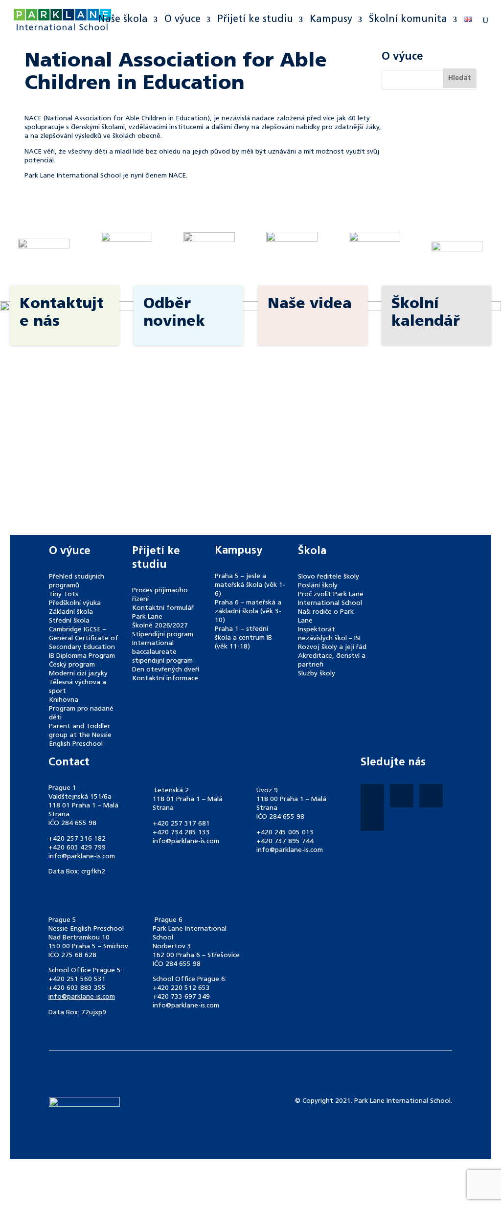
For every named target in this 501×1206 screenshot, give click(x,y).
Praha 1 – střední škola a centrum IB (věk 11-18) (243, 638)
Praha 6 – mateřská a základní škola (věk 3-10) (248, 612)
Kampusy (331, 20)
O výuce (182, 20)
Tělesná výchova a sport (77, 686)
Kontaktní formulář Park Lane (163, 612)
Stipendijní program (162, 634)
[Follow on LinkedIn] (431, 795)
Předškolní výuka (75, 603)
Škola (312, 551)
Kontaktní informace (165, 678)
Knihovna (63, 700)
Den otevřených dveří (165, 670)
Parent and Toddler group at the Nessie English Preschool (80, 735)
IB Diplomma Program (82, 656)
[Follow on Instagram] (401, 795)
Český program (72, 665)
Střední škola (69, 621)
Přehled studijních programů (76, 581)
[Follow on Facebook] (372, 795)
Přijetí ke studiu (255, 20)
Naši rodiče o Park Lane (326, 616)
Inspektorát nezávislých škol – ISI (329, 634)
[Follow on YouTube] (372, 819)
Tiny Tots (63, 594)
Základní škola (71, 612)
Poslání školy (318, 585)
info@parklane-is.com (81, 856)
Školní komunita (408, 20)
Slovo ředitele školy (328, 577)
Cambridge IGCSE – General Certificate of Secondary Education (83, 638)
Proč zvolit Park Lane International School (331, 598)
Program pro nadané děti (81, 713)
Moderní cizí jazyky (78, 673)
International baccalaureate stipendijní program (162, 652)
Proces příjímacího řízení (160, 595)
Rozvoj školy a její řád (332, 647)
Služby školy (316, 673)
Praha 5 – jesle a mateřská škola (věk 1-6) (250, 585)
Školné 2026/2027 (160, 626)
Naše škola (123, 20)
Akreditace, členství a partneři (331, 660)
